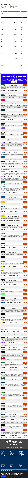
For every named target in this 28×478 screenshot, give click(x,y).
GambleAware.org (3, 360)
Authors (2, 453)
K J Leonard (15, 22)
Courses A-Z (20, 466)
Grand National (2, 466)
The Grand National (21, 453)
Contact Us (2, 454)
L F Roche (15, 51)
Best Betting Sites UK (12, 453)
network (9, 427)
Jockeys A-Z (20, 467)
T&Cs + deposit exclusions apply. (18, 349)
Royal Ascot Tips (11, 466)
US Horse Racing (3, 455)
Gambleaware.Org (13, 134)
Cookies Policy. (18, 474)
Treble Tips (11, 465)
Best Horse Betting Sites (12, 455)
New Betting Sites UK (12, 454)
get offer (24, 85)
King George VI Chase (3, 464)
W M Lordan (15, 48)
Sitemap (2, 459)
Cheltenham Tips (11, 463)
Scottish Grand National (21, 454)
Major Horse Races (21, 463)
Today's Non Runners (21, 465)
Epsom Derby (20, 455)
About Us (2, 452)
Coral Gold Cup (2, 463)
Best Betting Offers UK (12, 452)
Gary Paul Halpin (16, 65)
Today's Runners (20, 464)
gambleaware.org (12, 273)
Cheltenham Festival (21, 452)
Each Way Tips (11, 464)
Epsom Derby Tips (12, 467)
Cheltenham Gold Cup (3, 465)
